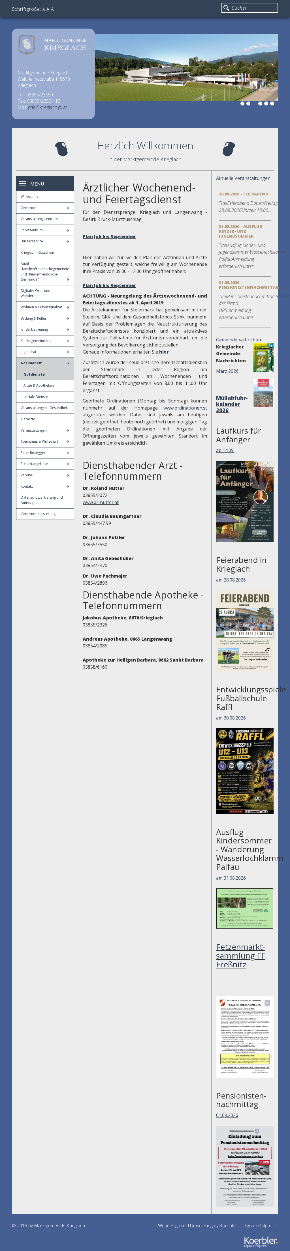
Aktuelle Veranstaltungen (243, 178)
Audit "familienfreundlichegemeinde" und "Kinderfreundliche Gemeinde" (46, 271)
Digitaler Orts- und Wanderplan (35, 293)
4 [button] (261, 104)
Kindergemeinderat (36, 340)
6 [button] (273, 104)
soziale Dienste (36, 396)
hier (164, 352)
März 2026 (227, 371)
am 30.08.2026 (231, 718)
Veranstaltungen (34, 430)
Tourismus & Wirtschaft (39, 441)
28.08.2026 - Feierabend (243, 194)
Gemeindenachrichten (239, 340)
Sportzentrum (32, 230)
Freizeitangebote (34, 463)
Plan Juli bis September (109, 236)
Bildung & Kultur (33, 318)
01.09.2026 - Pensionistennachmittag (249, 285)
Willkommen (30, 196)
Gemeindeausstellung (38, 513)
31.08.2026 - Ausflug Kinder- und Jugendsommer (241, 231)
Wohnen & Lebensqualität (41, 307)
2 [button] (249, 104)
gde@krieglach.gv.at (47, 107)
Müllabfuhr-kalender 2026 (232, 404)
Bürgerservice (32, 241)
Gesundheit (31, 363)
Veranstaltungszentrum (39, 218)
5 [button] (267, 104)
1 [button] (243, 104)
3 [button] (255, 104)
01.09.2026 (227, 1115)
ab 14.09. (225, 450)
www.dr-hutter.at (101, 502)
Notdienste (34, 374)
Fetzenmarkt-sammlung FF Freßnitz (240, 955)
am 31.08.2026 (231, 878)
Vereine (27, 475)
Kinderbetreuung (34, 329)
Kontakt (27, 486)
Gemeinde (29, 207)
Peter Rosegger (33, 452)
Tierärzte (28, 419)
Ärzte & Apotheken (39, 385)
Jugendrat (28, 351)
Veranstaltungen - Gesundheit (44, 407)
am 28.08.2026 (231, 580)
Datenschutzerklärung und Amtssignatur (42, 500)
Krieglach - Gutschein (37, 252)
